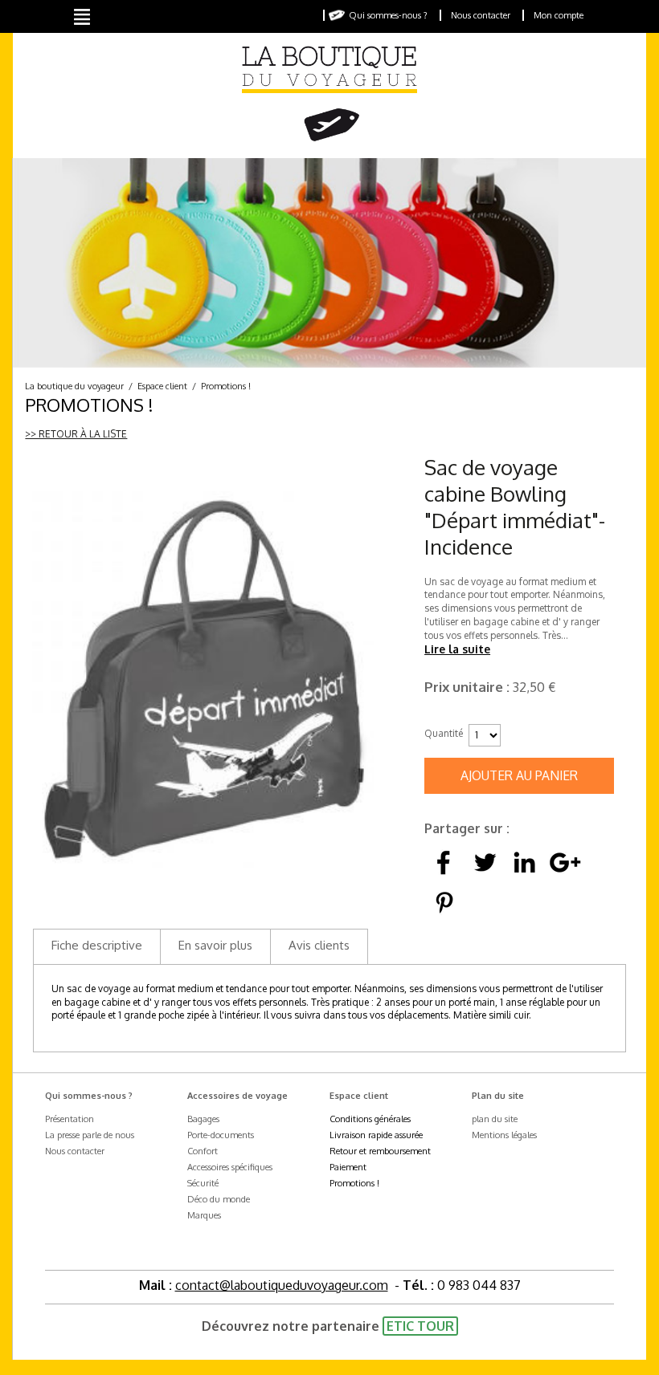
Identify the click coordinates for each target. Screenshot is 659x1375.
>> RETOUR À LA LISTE (76, 434)
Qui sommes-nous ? (388, 15)
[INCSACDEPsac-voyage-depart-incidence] (203, 679)
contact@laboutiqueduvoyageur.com (281, 1285)
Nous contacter (480, 15)
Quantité (443, 733)
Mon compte (558, 15)
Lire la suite (457, 649)
